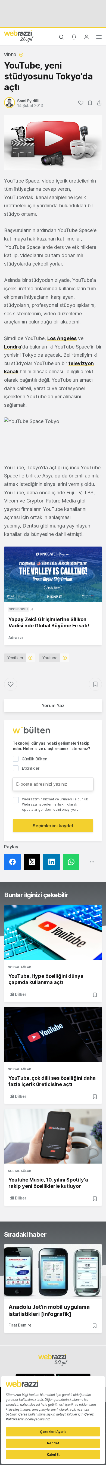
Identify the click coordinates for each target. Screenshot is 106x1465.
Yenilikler (15, 657)
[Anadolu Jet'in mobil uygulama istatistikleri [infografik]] (53, 1271)
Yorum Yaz (53, 705)
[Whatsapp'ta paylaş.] (72, 862)
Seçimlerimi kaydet (53, 825)
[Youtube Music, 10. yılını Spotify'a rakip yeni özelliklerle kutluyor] (53, 1136)
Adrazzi (15, 637)
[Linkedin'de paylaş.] (53, 862)
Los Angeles (62, 338)
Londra (12, 347)
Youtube (50, 657)
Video (10, 55)
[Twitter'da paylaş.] (33, 862)
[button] (53, 436)
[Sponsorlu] (53, 574)
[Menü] (99, 38)
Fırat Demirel (20, 1325)
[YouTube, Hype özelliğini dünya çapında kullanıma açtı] (53, 932)
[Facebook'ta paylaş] (14, 862)
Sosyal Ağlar (19, 967)
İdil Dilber (17, 994)
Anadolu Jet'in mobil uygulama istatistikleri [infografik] (49, 1310)
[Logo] (18, 36)
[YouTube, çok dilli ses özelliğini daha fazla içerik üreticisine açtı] (53, 1034)
